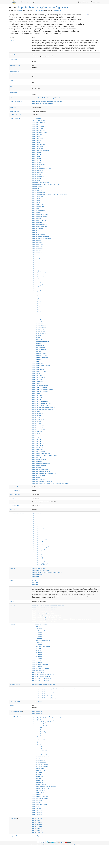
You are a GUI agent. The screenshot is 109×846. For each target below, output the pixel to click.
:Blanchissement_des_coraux (41, 168)
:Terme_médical (38, 120)
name (12, 509)
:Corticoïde (37, 202)
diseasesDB (13, 59)
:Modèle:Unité (37, 543)
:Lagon (36, 294)
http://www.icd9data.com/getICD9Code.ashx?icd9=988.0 (46, 617)
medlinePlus (13, 92)
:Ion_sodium (37, 286)
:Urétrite (36, 433)
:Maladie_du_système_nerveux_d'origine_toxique (47, 184)
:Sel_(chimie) (37, 379)
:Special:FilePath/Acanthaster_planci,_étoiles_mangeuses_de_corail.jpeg (53, 688)
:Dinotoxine (37, 745)
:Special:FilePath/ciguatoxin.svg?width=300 (46, 98)
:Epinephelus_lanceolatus (40, 749)
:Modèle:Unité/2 (38, 545)
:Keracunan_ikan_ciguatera (41, 646)
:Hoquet (36, 270)
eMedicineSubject (15, 65)
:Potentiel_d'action (39, 353)
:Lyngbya (36, 774)
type (11, 580)
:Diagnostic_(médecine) (40, 214)
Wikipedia (43, 844)
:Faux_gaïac (37, 753)
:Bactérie (36, 160)
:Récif (35, 367)
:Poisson (36, 343)
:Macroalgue (37, 302)
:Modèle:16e (37, 515)
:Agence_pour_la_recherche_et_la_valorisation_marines (48, 717)
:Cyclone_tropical (38, 210)
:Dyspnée (36, 230)
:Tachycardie (37, 413)
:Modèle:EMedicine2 (39, 565)
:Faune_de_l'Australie (39, 751)
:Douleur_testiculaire (39, 226)
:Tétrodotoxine (38, 425)
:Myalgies (36, 477)
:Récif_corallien (38, 369)
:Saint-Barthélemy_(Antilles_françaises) (44, 786)
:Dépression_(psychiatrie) (40, 236)
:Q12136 (36, 584)
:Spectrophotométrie (39, 387)
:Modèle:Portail (38, 531)
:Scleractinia (37, 375)
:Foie (35, 256)
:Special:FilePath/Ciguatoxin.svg (43, 694)
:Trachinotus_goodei (39, 804)
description (13, 54)
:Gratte (36, 758)
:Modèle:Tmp (37, 541)
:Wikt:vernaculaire (38, 479)
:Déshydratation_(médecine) (41, 238)
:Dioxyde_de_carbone (39, 224)
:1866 (35, 124)
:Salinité (36, 373)
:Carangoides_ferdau (39, 723)
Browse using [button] (26, 2)
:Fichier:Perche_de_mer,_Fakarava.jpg (44, 473)
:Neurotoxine (37, 323)
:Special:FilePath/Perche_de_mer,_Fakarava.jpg (47, 698)
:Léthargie (36, 300)
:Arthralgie (36, 152)
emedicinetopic (15, 494)
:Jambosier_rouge (38, 770)
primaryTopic (15, 836)
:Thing (34, 580)
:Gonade (36, 264)
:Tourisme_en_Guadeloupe (41, 798)
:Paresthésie (37, 339)
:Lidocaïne (37, 296)
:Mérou (36, 310)
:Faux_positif (37, 246)
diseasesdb (14, 487)
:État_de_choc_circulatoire (41, 453)
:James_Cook (37, 290)
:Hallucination (37, 266)
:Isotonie (36, 288)
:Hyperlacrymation (38, 475)
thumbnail (13, 98)
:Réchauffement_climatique (41, 365)
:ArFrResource (37, 822)
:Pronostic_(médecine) (40, 357)
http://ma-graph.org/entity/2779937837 (42, 678)
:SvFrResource (37, 818)
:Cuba (35, 208)
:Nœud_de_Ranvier (39, 327)
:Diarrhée (36, 218)
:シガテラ (36, 650)
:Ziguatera (37, 638)
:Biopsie (36, 166)
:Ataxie (36, 156)
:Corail (36, 200)
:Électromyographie (39, 451)
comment (13, 588)
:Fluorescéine (37, 252)
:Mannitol (36, 457)
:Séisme (36, 411)
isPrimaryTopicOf (15, 701)
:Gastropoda (37, 262)
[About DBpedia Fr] (14, 2)
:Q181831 (36, 626)
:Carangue (37, 178)
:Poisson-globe (38, 345)
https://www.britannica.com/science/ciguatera (43, 611)
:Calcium (36, 174)
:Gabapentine (37, 258)
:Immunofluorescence (39, 280)
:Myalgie (36, 306)
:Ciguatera (37, 628)
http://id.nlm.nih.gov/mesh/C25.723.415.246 (43, 674)
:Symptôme (37, 397)
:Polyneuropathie (38, 347)
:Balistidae (36, 162)
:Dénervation (37, 467)
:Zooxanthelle (37, 449)
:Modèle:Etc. (37, 555)
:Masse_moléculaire (39, 459)
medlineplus (14, 505)
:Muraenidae (37, 304)
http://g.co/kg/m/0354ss (38, 672)
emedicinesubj (15, 490)
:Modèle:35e (37, 517)
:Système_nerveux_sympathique (42, 409)
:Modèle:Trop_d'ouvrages (40, 563)
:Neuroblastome (38, 320)
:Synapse (36, 399)
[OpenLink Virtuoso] (41, 842)
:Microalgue (37, 461)
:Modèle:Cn (37, 553)
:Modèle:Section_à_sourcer (41, 549)
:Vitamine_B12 (38, 443)
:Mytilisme (36, 778)
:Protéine (36, 359)
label (12, 601)
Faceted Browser (83, 2)
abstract (12, 40)
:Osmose (36, 335)
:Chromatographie (38, 192)
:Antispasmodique (38, 144)
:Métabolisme (37, 312)
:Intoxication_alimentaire (40, 182)
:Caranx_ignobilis (38, 727)
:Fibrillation (37, 250)
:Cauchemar (37, 190)
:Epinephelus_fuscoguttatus (41, 747)
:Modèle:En (37, 523)
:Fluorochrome (38, 254)
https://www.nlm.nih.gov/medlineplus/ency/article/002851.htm (47, 615)
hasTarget (14, 818)
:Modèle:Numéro (38, 529)
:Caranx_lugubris (38, 729)
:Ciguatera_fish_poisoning (39, 624)
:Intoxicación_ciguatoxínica (41, 640)
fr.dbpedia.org (57, 10)
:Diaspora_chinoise (39, 220)
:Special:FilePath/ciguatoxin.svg (43, 692)
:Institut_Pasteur (38, 282)
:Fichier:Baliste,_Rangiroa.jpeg (42, 481)
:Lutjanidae (37, 772)
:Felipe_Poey (37, 248)
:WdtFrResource (37, 832)
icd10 (12, 75)
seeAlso (12, 605)
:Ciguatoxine (37, 196)
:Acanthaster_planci (39, 126)
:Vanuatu (36, 435)
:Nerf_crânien (37, 318)
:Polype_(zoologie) (39, 349)
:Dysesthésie (37, 228)
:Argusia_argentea (39, 465)
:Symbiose (37, 395)
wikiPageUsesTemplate (17, 513)
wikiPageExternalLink (16, 101)
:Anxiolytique (37, 148)
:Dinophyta (37, 222)
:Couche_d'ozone (38, 204)
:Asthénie (36, 154)
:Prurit (35, 361)
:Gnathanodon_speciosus (40, 756)
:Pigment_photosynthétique (41, 341)
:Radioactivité (37, 363)
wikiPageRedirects (16, 711)
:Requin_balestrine (39, 784)
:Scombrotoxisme (38, 377)
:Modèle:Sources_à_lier (40, 539)
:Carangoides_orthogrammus (41, 725)
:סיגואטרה (37, 642)
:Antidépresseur (38, 138)
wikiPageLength (14, 111)
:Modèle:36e (37, 551)
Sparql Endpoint (96, 2)
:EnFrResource (37, 830)
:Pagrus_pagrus (38, 780)
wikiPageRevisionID (15, 115)
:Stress (36, 393)
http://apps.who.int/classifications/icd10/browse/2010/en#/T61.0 (48, 605)
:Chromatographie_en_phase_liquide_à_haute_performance (49, 194)
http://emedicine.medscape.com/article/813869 (44, 609)
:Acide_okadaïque (38, 130)
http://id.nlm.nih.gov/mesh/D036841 (41, 676)
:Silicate (36, 383)
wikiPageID (13, 107)
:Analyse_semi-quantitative (41, 463)
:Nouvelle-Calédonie (39, 325)
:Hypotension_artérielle (40, 276)
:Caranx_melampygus (39, 731)
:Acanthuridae (37, 128)
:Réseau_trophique (39, 371)
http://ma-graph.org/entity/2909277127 (42, 680)
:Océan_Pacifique (38, 331)
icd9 (11, 80)
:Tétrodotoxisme (38, 427)
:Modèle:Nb (37, 527)
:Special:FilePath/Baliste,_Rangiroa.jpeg (45, 690)
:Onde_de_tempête (39, 333)
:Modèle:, (36, 513)
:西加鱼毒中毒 (38, 670)
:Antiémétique (37, 146)
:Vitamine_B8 (37, 445)
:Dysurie (36, 232)
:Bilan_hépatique (38, 122)
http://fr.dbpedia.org (39, 10)
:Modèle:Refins (38, 559)
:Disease (35, 582)
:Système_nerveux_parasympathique (43, 407)
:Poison (36, 188)
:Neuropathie (37, 321)
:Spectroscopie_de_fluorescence (42, 389)
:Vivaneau (36, 808)
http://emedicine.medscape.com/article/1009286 (44, 607)
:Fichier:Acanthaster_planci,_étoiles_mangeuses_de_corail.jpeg (50, 483)
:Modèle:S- (37, 537)
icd (12, 498)
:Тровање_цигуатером (40, 664)
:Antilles (36, 142)
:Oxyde (36, 337)
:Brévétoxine (37, 172)
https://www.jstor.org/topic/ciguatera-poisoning (44, 613)
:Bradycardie (37, 170)
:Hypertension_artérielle (40, 274)
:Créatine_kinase (38, 206)
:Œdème (36, 118)
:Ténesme (36, 423)
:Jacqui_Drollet (38, 768)
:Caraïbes (36, 180)
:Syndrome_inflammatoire (40, 405)
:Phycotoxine (37, 186)
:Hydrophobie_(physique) (40, 272)
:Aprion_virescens (38, 719)
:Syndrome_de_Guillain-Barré (41, 403)
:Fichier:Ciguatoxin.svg (40, 469)
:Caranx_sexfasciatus (39, 735)
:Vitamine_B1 (37, 441)
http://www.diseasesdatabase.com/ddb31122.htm (44, 621)
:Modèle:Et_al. (38, 525)
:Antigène (36, 140)
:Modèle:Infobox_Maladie (40, 561)
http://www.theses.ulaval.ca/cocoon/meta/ (42, 103)
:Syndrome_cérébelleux (40, 401)
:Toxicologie (37, 800)
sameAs (12, 624)
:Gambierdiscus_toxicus (40, 260)
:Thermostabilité (38, 415)
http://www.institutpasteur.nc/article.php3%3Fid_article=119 (47, 101)
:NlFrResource (37, 820)
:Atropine (36, 158)
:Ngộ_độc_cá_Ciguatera (40, 668)
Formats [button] (36, 2)
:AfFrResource (37, 828)
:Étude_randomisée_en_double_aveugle (44, 455)
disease (20, 10)
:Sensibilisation (38, 381)
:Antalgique (37, 134)
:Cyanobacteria (38, 741)
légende (13, 502)
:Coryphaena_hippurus (40, 739)
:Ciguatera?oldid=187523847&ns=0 (43, 684)
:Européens (37, 242)
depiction (13, 688)
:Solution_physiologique (40, 385)
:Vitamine (36, 439)
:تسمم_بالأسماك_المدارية (40, 630)
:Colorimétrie (37, 198)
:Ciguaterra (37, 711)
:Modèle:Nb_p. (38, 557)
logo (11, 86)
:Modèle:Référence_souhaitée (42, 547)
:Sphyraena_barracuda (40, 391)
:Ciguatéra (37, 713)
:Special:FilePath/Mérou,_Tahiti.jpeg (44, 696)
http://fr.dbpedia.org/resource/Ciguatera (43, 7)
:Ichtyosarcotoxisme (39, 278)
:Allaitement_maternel (39, 132)
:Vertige (36, 437)
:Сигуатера (37, 662)
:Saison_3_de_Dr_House (40, 788)
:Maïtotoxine (37, 810)
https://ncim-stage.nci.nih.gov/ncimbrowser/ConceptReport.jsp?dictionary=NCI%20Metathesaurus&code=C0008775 (61, 619)
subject (12, 568)
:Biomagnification (38, 164)
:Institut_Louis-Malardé (40, 764)
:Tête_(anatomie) (38, 429)
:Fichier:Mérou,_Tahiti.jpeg (41, 471)
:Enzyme (36, 240)
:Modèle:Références (39, 535)
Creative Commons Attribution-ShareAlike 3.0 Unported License (68, 844)
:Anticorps (36, 136)
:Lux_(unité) (37, 298)
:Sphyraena (37, 794)
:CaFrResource (37, 824)
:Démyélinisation (38, 234)
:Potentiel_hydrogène (39, 355)
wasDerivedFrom (15, 684)
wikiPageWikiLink (15, 118)
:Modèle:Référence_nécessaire (42, 533)
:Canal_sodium (38, 176)
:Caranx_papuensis (39, 733)
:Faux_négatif (37, 244)
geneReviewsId (14, 71)
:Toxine (36, 417)
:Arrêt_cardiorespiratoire (40, 150)
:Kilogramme (37, 292)
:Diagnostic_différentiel (40, 216)
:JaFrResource (37, 826)
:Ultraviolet (37, 431)
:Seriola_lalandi (38, 792)
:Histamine (37, 268)
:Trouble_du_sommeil (39, 419)
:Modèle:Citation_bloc (39, 519)
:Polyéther (36, 351)
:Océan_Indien (38, 329)
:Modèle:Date (37, 521)
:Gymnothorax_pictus (39, 760)
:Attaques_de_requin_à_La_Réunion (43, 721)
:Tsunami (36, 421)
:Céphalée (36, 212)
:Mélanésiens (37, 308)
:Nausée (36, 314)
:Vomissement (37, 447)
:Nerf (35, 316)
